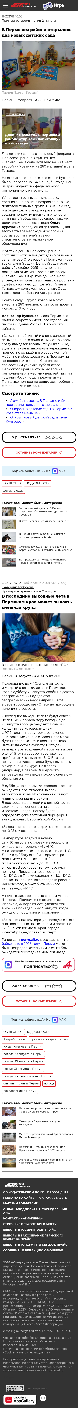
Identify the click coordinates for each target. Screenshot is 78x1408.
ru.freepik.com (24, 669)
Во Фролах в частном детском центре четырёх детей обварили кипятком (42, 561)
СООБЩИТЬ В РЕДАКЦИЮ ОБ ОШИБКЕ (33, 1250)
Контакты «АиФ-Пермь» (23, 1218)
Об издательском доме (23, 1192)
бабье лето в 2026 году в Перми (28, 944)
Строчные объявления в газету (30, 1224)
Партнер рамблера (37, 1388)
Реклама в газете (52, 1198)
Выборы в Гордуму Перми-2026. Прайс (35, 1245)
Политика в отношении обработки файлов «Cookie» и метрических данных (35, 1350)
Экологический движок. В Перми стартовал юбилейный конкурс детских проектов (44, 511)
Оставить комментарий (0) (39, 452)
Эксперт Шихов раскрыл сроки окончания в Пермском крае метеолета (45, 1161)
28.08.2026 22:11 (12, 583)
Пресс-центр (57, 1192)
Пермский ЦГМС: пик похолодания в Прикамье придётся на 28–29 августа (42, 1148)
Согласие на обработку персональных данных (37, 1338)
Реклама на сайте (18, 1198)
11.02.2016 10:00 (12, 16)
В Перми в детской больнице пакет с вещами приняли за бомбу (42, 535)
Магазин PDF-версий (20, 1203)
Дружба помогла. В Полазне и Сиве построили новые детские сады (37, 403)
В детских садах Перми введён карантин (44, 521)
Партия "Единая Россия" (20, 92)
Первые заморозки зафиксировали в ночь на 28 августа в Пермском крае (45, 1110)
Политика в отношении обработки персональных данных (29, 1343)
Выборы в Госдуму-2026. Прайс (29, 1229)
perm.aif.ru (30, 940)
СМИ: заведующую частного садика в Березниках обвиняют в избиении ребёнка (45, 548)
